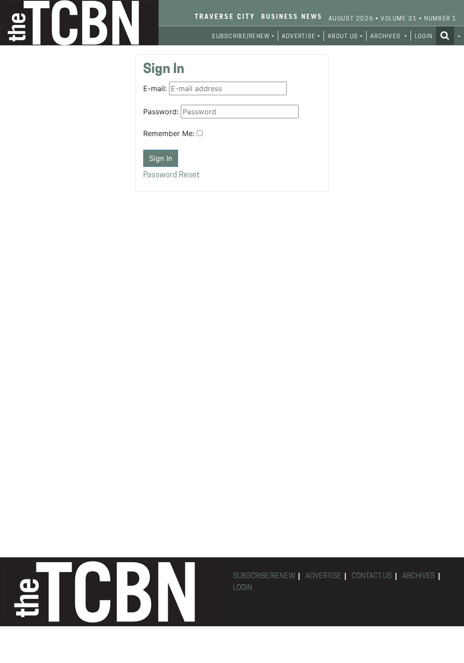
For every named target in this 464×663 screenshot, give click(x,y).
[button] (448, 35)
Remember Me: (168, 133)
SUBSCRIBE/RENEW (264, 576)
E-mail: (155, 88)
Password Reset (171, 175)
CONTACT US (372, 576)
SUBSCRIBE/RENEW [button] (241, 36)
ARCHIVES (418, 576)
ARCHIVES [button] (386, 36)
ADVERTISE (323, 576)
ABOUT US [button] (343, 36)
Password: (161, 111)
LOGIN (423, 36)
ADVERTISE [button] (299, 36)
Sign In (160, 158)
